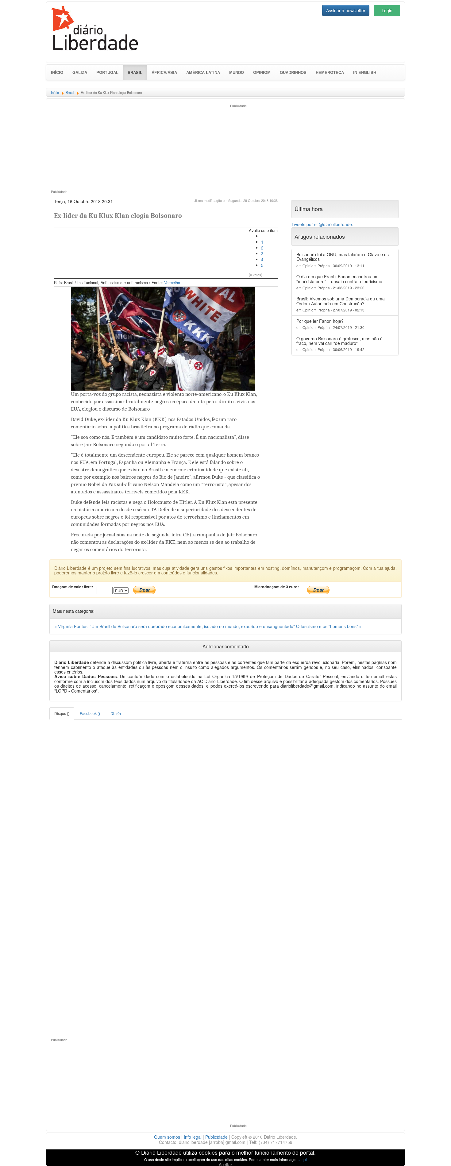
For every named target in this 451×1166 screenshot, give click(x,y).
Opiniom (262, 72)
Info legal (193, 1137)
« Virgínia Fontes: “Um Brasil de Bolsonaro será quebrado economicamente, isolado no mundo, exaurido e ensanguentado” (175, 626)
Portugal (107, 72)
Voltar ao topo (433, 1153)
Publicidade (216, 1137)
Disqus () (61, 713)
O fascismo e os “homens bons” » (329, 626)
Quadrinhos (293, 72)
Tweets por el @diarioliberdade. (322, 224)
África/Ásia (164, 72)
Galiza (79, 72)
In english (364, 72)
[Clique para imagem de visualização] (163, 338)
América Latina (203, 72)
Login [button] (387, 10)
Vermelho (172, 282)
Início (57, 72)
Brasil (137, 72)
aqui (303, 1159)
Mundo (236, 72)
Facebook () (90, 713)
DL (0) (115, 713)
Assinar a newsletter (345, 10)
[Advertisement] (136, 146)
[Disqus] (225, 796)
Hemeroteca (330, 72)
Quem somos (167, 1137)
